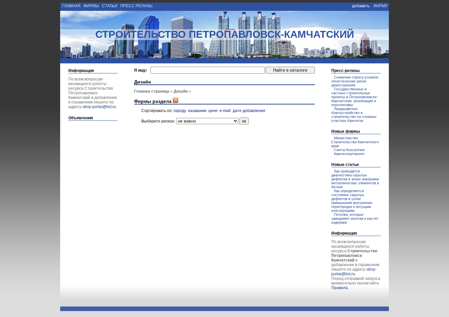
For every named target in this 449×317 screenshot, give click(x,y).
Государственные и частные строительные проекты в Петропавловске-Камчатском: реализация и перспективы (354, 97)
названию (197, 110)
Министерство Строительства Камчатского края (355, 142)
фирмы (91, 6)
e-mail (225, 110)
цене (213, 110)
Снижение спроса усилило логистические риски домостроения (354, 81)
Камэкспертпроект (349, 154)
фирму (380, 6)
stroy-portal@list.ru (99, 106)
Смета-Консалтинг (349, 150)
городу (180, 110)
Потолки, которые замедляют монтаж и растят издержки (354, 218)
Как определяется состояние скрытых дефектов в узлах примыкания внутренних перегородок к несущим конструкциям (351, 201)
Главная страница (151, 91)
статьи (109, 6)
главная (71, 6)
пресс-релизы (136, 6)
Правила (339, 287)
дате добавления (249, 110)
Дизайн (181, 91)
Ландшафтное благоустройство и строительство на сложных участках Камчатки (354, 115)
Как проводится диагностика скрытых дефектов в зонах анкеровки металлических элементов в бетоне (355, 179)
